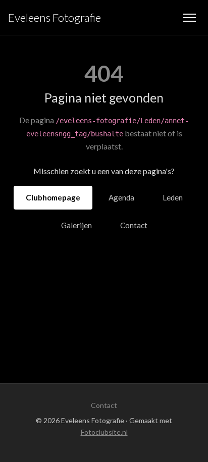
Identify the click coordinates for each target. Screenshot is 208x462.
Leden (173, 197)
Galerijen (76, 225)
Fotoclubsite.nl (104, 432)
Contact (133, 225)
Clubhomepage (53, 197)
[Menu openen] (189, 18)
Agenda (121, 197)
